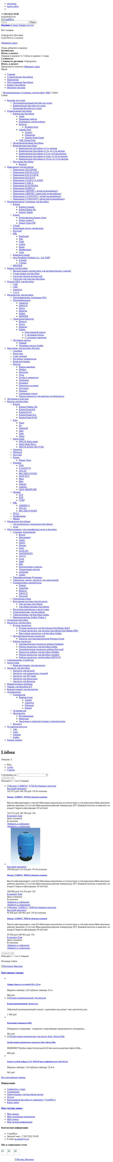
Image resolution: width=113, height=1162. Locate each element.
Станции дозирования (24, 532)
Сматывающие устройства (20, 660)
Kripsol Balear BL (27, 209)
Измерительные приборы (20, 684)
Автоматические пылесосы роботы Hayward (41, 649)
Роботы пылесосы (22, 641)
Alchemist (23, 572)
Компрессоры (26, 697)
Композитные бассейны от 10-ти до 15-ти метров (43, 159)
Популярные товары (12, 972)
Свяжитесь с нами (16, 1089)
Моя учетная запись (12, 1108)
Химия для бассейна (17, 268)
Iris (20, 425)
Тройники (24, 380)
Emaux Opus (25, 460)
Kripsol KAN (25, 412)
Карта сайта (13, 1102)
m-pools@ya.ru (21, 1139)
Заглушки (24, 388)
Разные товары (14, 740)
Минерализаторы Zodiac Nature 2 (29, 617)
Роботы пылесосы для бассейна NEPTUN (40, 657)
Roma (21, 247)
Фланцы (23, 391)
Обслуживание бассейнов (20, 82)
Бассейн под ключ (16, 100)
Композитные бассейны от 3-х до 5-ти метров (42, 151)
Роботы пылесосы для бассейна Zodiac (38, 646)
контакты (11, 3)
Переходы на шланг (29, 385)
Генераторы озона (22, 598)
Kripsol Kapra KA (27, 415)
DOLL (16, 513)
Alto (15, 729)
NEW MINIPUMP (28, 489)
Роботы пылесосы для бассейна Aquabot (39, 654)
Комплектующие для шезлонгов (29, 665)
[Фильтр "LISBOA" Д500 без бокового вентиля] (31, 907)
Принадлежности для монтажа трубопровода (41, 396)
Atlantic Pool (25, 129)
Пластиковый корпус (35, 332)
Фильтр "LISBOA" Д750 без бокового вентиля (27, 797)
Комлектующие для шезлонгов (22, 689)
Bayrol (22, 534)
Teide (21, 241)
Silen (21, 431)
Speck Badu (18, 439)
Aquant (28, 700)
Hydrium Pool (31, 127)
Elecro (22, 308)
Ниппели (23, 372)
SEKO (22, 542)
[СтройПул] (7, 19)
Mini (21, 481)
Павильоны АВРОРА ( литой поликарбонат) (35, 191)
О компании (13, 1091)
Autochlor (23, 588)
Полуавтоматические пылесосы (29, 636)
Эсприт (28, 132)
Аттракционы (14, 692)
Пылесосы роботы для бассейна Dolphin (39, 652)
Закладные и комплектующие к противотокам (42, 721)
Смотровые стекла (28, 393)
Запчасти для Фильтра (24, 681)
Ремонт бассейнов (16, 85)
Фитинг (17, 364)
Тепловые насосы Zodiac (31, 345)
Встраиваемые (26, 716)
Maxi (21, 479)
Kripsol (16, 204)
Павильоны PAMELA (24, 188)
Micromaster (24, 537)
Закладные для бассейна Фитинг (23, 348)
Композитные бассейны (25, 145)
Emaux (16, 215)
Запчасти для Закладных (25, 678)
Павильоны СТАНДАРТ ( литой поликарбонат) (37, 196)
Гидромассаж (19, 710)
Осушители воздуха (17, 726)
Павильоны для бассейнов (20, 167)
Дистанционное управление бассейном (33, 524)
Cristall (16, 225)
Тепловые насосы (22, 340)
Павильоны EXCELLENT (26, 172)
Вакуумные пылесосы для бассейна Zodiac (40, 633)
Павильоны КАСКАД (24, 177)
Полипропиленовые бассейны (28, 143)
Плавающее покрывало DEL (19, 1023)
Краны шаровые (27, 367)
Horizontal (24, 236)
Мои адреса (13, 1119)
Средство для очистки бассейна (29, 279)
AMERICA (24, 505)
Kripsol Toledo (26, 212)
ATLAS (22, 471)
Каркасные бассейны (23, 113)
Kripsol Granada (26, 207)
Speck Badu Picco (27, 444)
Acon (15, 526)
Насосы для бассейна (17, 401)
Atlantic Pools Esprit (34, 137)
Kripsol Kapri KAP (28, 417)
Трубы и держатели (28, 377)
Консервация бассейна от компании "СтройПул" (31, 1099)
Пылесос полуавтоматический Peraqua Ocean (41, 638)
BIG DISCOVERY (28, 473)
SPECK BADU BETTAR (31, 447)
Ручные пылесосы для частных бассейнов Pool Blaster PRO (48, 630)
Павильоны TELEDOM (25, 169)
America (23, 486)
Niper (21, 423)
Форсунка (18, 353)
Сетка (10, 767)
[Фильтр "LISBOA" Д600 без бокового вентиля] (25, 864)
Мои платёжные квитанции (21, 1116)
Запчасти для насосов (24, 670)
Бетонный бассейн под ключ (27, 108)
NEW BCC (24, 476)
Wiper (21, 436)
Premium (17, 463)
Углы (21, 375)
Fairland (22, 343)
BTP (21, 497)
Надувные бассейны (23, 161)
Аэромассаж (19, 694)
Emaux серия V (26, 220)
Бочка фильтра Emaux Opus (32, 217)
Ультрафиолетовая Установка (27, 577)
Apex (15, 732)
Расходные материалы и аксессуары (31, 609)
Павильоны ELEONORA (25, 185)
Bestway (23, 124)
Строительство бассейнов (20, 77)
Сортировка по (8, 775)
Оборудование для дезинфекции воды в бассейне (32, 529)
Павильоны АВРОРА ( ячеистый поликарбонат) (37, 193)
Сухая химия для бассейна (26, 273)
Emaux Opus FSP (27, 223)
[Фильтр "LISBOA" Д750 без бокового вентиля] (31, 786)
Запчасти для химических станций (30, 673)
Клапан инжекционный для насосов (22, 1004)
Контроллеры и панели (30, 566)
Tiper (21, 433)
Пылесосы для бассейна (19, 622)
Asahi (21, 116)
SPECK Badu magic (28, 441)
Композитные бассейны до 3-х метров (38, 148)
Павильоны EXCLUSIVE (26, 175)
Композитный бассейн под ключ (29, 105)
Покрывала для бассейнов (32, 121)
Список (11, 770)
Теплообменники (21, 300)
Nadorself (23, 428)
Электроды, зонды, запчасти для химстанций (35, 580)
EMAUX (23, 305)
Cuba (21, 252)
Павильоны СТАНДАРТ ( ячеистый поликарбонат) (39, 199)
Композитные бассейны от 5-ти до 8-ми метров (42, 153)
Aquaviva (17, 289)
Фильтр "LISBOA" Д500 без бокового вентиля (27, 918)
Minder (16, 518)
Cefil (15, 284)
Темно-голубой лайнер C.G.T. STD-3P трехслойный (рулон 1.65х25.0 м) (37, 1061)
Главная (11, 74)
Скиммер (17, 351)
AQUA (22, 556)
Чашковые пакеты (28, 119)
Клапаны (23, 383)
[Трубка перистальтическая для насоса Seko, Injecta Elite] (36, 1036)
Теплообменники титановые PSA (30, 297)
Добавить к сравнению (18, 826)
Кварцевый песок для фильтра (28, 228)
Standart (17, 492)
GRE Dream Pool (27, 140)
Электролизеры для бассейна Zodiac (31, 614)
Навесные (24, 718)
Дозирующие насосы (29, 569)
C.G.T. (16, 292)
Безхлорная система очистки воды (30, 601)
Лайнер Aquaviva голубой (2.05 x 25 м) (23, 984)
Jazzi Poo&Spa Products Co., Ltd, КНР (31, 257)
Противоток (19, 713)
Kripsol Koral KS (27, 409)
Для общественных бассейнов (34, 606)
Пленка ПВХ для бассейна (20, 281)
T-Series (22, 263)
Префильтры (19, 516)
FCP (21, 494)
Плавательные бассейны (19, 111)
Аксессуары (13, 662)
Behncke (23, 311)
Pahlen (22, 313)
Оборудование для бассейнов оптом (25, 1094)
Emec (21, 548)
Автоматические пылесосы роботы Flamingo (41, 644)
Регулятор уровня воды (24, 359)
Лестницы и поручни (18, 399)
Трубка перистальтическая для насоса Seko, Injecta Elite (31, 1042)
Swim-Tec (23, 550)
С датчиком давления (35, 337)
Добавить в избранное (18, 823)
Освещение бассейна (17, 620)
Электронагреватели (23, 319)
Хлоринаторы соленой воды (27, 582)
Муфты (22, 369)
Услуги (10, 1097)
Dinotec (22, 545)
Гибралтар (30, 135)
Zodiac (22, 574)
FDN (21, 465)
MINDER (17, 265)
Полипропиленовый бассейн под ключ (32, 103)
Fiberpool (17, 452)
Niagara (22, 484)
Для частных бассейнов (31, 604)
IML (15, 233)
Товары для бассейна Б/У (19, 686)
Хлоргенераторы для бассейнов (29, 612)
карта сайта (13, 6)
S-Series (22, 260)
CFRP (22, 500)
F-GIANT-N (25, 468)
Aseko (22, 540)
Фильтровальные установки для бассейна (28, 201)
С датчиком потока (34, 335)
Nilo (21, 239)
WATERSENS (26, 553)
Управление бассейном (18, 521)
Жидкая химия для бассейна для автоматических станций (42, 271)
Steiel (21, 561)
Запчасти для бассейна (18, 668)
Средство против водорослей (27, 276)
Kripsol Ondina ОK (28, 407)
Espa (15, 420)
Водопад (17, 724)
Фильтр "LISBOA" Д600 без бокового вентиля (27, 875)
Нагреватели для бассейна (20, 295)
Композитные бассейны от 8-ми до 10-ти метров (43, 156)
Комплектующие (21, 255)
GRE (15, 287)
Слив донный (20, 356)
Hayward (17, 231)
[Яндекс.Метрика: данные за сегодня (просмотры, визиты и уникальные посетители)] (24, 1159)
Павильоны (13, 79)
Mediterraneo (25, 249)
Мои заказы (13, 1114)
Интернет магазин (16, 87)
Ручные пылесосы (22, 625)
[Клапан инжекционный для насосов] (26, 998)
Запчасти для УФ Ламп (24, 676)
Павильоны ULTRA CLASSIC (28, 180)
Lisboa (22, 244)
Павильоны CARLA (23, 183)
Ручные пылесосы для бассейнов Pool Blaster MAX (44, 628)
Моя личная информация (19, 1122)
